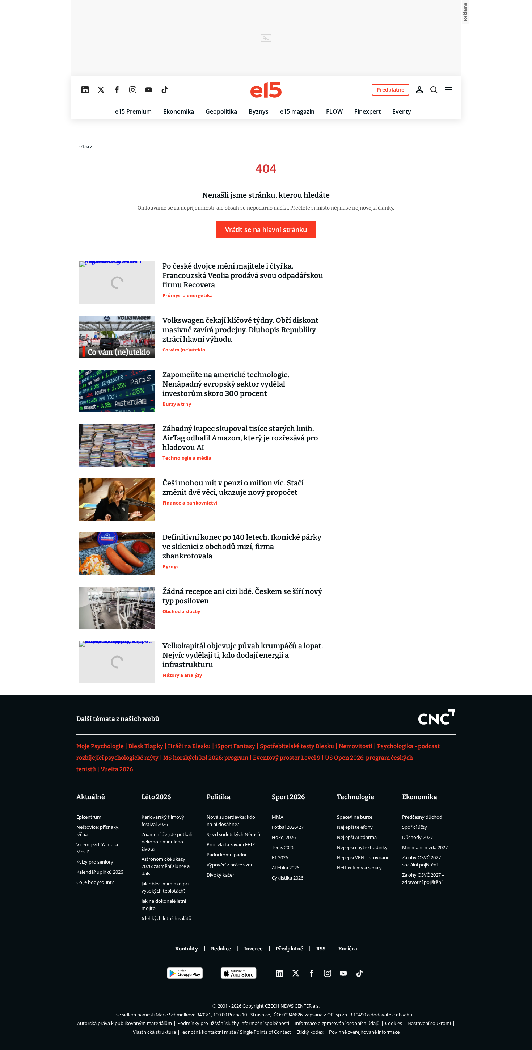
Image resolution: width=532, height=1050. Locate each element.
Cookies (393, 1023)
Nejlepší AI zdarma (357, 837)
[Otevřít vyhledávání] (434, 90)
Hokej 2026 (284, 837)
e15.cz (85, 146)
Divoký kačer (220, 875)
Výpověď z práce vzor (230, 864)
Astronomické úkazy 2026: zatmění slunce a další (166, 866)
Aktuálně (90, 797)
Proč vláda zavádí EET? (231, 844)
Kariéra (347, 949)
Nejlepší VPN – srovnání (362, 857)
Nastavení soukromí (429, 1023)
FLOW (334, 111)
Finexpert (367, 111)
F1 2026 (280, 857)
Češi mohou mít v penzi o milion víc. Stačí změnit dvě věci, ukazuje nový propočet (233, 487)
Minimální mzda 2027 (425, 847)
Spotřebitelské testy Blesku (297, 746)
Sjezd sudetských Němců (233, 834)
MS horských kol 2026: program (205, 757)
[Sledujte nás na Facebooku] (117, 90)
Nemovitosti (355, 746)
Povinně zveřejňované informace (364, 1032)
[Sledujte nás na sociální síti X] (101, 90)
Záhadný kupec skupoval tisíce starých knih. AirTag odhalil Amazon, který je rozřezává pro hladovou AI (240, 438)
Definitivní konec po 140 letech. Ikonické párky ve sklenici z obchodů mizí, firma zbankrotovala (241, 546)
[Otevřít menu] (448, 90)
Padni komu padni (226, 854)
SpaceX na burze (354, 817)
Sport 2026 (288, 797)
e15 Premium (133, 111)
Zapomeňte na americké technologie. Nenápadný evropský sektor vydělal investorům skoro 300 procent (226, 384)
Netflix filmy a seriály (359, 867)
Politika (219, 797)
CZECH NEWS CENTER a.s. (292, 1006)
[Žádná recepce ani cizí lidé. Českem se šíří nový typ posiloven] (117, 608)
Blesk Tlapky (145, 746)
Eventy (401, 111)
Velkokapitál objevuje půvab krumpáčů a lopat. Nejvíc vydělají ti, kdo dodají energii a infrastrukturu (242, 655)
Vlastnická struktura (154, 1032)
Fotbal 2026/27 (288, 827)
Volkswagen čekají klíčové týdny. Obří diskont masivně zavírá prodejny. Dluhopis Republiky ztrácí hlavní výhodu (240, 329)
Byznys (259, 111)
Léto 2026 (156, 797)
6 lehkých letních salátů (166, 918)
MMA (277, 817)
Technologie (355, 797)
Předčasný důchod (422, 817)
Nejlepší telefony (355, 827)
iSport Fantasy (235, 746)
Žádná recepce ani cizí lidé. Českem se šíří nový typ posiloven (242, 596)
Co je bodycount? (95, 882)
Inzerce (253, 949)
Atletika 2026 (285, 867)
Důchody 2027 (417, 837)
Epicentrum (88, 817)
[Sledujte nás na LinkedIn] (85, 90)
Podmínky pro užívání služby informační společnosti (233, 1023)
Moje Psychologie (100, 746)
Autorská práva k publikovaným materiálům (124, 1023)
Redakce (221, 949)
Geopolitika (221, 111)
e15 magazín (297, 111)
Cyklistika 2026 (287, 877)
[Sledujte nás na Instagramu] (133, 90)
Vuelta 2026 (117, 769)
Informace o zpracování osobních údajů (337, 1023)
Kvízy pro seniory (94, 862)
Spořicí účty (414, 827)
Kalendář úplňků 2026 (99, 872)
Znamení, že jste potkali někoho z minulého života (167, 841)
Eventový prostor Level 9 (286, 757)
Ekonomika (178, 111)
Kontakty (186, 949)
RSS (320, 949)
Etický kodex (310, 1032)
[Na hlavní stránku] (266, 89)
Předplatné (289, 949)
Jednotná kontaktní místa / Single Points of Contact (236, 1032)
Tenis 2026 (283, 847)
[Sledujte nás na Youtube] (149, 90)
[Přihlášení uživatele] (419, 90)
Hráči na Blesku (189, 746)
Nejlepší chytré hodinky (362, 847)
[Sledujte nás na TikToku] (164, 90)
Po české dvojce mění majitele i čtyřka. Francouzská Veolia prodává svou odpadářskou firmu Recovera (242, 275)
